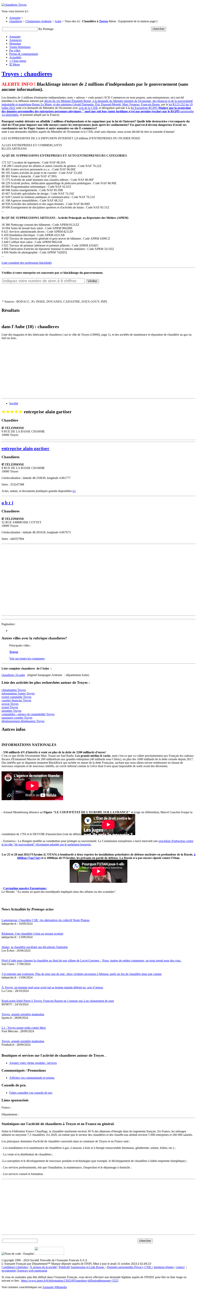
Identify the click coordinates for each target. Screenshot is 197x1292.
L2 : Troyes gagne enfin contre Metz (24, 1027)
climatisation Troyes (14, 690)
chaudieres (15, 21)
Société (13, 403)
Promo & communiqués (23, 54)
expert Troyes (10, 707)
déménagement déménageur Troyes (23, 721)
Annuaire (15, 17)
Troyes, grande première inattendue (23, 1014)
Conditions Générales (15, 1267)
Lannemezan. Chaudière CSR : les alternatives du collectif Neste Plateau (45, 920)
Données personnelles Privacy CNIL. (129, 1267)
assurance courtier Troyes (17, 717)
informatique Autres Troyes (18, 693)
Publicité (64, 1267)
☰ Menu (14, 64)
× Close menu (17, 60)
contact (180, 1267)
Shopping (15, 43)
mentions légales (164, 1267)
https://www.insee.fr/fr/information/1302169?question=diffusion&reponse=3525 (69, 1280)
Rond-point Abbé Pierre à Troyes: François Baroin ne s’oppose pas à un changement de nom (58, 1000)
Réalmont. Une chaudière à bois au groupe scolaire (32, 933)
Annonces (15, 40)
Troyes (103, 21)
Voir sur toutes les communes (27, 658)
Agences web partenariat (32, 1270)
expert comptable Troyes (16, 697)
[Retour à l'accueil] (14, 4)
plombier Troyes (11, 710)
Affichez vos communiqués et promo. (32, 1077)
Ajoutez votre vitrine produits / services (33, 1063)
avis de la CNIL (88, 108)
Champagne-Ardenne (38, 21)
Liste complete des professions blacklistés (27, 262)
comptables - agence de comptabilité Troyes (28, 714)
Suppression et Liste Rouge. (88, 1267)
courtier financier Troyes (16, 700)
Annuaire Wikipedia (54, 1287)
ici (74, 491)
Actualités (15, 57)
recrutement (9, 1270)
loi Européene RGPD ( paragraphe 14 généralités (98, 111)
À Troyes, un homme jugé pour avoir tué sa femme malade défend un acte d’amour (53, 987)
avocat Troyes (10, 703)
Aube (58, 21)
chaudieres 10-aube (13, 675)
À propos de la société (43, 1267)
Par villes (14, 50)
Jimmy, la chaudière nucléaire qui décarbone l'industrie (35, 947)
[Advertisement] (98, 370)
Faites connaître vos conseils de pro (30, 1092)
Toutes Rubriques (20, 47)
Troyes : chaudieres (27, 73)
